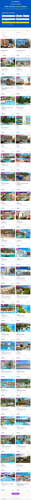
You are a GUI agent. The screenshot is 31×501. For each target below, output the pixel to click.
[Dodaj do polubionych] (14, 49)
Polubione (28, 30)
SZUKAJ (15, 22)
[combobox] (22, 32)
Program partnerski (26, 499)
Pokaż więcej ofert (15, 493)
